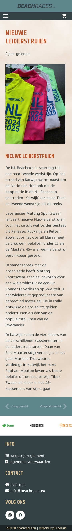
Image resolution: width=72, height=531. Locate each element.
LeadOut (60, 528)
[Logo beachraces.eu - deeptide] (36, 6)
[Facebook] (20, 515)
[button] (6, 16)
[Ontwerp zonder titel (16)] (63, 425)
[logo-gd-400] (34, 425)
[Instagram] (9, 515)
